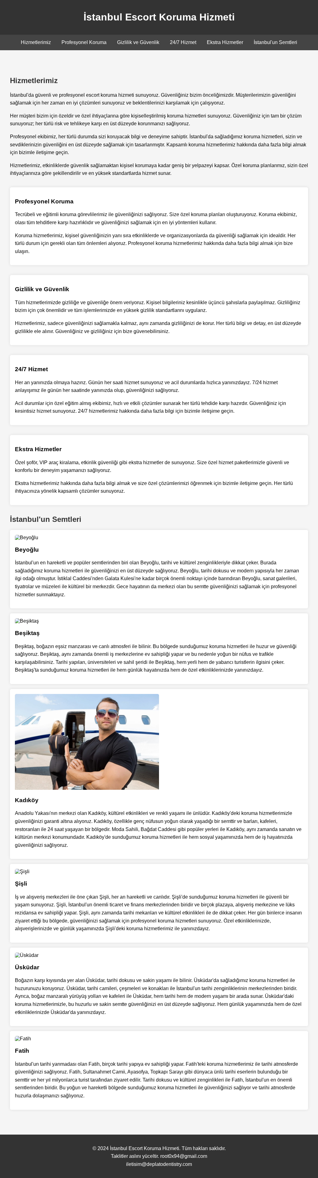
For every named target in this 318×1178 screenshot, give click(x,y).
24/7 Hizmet (183, 42)
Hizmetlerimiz (36, 42)
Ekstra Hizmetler (225, 42)
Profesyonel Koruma (84, 42)
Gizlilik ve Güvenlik (138, 42)
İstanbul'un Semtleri (275, 42)
